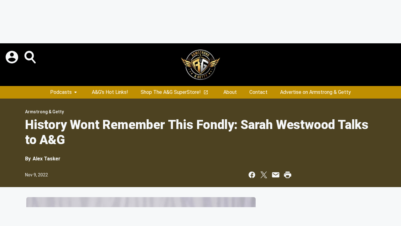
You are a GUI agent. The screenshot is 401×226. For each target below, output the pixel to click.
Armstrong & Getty (44, 111)
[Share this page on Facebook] (251, 174)
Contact (258, 92)
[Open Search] (30, 57)
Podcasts (61, 92)
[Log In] (12, 57)
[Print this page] (287, 174)
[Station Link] (200, 64)
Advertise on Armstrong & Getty (315, 92)
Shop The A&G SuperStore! (171, 92)
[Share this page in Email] (275, 174)
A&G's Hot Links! (110, 92)
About (230, 92)
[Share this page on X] (263, 174)
